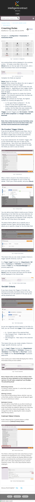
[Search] (18, 18)
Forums (25, 496)
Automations (6, 25)
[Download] (13, 257)
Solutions (17, 496)
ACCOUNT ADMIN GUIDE (19, 23)
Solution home (5, 23)
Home (9, 496)
